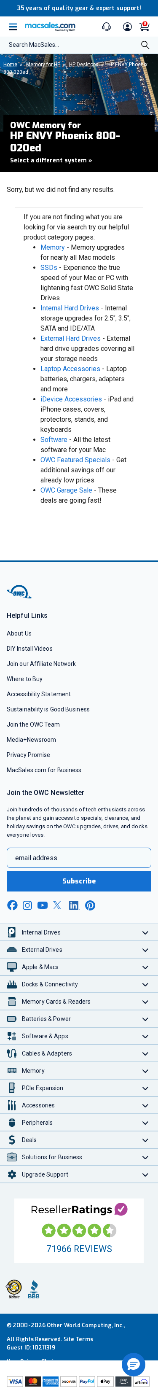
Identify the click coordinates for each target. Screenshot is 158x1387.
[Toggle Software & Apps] (145, 1036)
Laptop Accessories (70, 369)
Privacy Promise (28, 754)
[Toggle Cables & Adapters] (145, 1053)
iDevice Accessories (71, 399)
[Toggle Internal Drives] (145, 932)
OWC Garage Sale (66, 490)
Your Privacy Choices (34, 1361)
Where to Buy (25, 679)
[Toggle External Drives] (145, 949)
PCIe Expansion (43, 1088)
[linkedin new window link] (74, 905)
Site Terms (78, 1339)
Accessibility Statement (39, 694)
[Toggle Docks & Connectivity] (145, 984)
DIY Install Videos (30, 648)
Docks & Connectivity (50, 984)
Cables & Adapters (47, 1053)
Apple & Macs (40, 967)
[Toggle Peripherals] (145, 1122)
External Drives (42, 949)
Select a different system (51, 160)
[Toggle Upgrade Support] (145, 1174)
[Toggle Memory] (145, 1070)
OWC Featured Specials (75, 460)
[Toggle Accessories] (145, 1105)
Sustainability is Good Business (48, 709)
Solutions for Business (52, 1157)
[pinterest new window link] (90, 905)
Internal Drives (41, 932)
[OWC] (20, 597)
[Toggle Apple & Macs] (145, 967)
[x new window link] (58, 905)
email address (36, 858)
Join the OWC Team (33, 724)
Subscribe (79, 881)
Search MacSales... (34, 44)
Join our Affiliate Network (41, 663)
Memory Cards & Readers (56, 1001)
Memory (52, 247)
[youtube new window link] (42, 905)
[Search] (145, 46)
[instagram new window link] (27, 905)
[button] (133, 1364)
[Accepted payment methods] (79, 1381)
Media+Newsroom (31, 739)
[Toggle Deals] (145, 1139)
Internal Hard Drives (69, 308)
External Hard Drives (70, 338)
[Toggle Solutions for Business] (145, 1157)
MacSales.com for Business (44, 770)
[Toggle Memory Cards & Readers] (145, 1001)
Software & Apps (45, 1036)
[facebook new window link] (12, 905)
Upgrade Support (45, 1174)
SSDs (48, 268)
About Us (19, 633)
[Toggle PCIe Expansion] (145, 1088)
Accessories (38, 1105)
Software (53, 440)
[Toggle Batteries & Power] (145, 1018)
